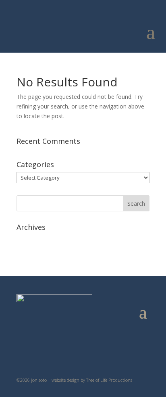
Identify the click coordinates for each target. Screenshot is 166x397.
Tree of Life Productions (109, 380)
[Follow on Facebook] (107, 353)
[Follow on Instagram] (91, 353)
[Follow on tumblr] (74, 353)
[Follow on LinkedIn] (58, 353)
